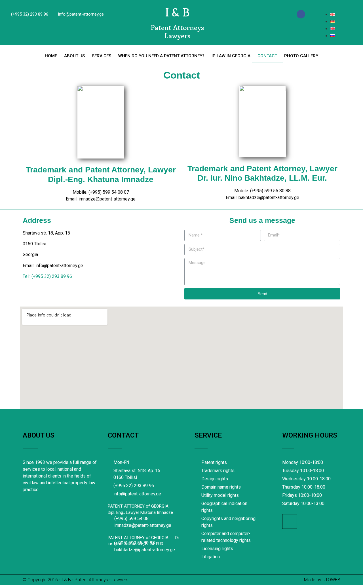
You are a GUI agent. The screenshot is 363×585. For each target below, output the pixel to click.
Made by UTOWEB (322, 579)
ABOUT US (74, 55)
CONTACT (267, 55)
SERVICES (101, 55)
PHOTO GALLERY (301, 55)
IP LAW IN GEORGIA (231, 55)
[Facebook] (289, 521)
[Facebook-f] (301, 14)
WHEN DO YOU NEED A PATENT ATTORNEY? (161, 55)
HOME (51, 55)
